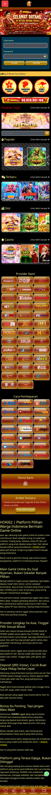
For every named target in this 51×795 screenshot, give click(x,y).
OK (25, 414)
